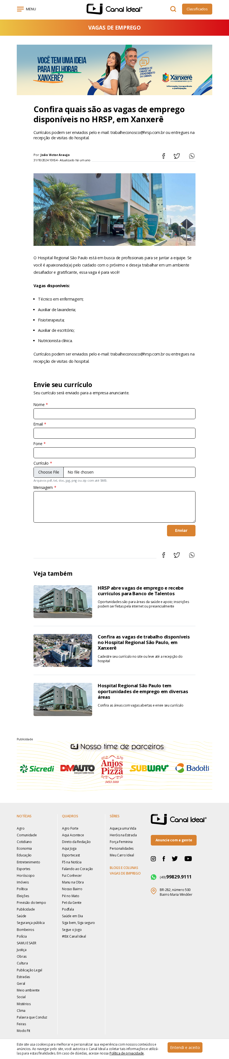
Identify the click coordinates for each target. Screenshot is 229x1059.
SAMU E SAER (26, 943)
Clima (21, 1010)
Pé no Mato (70, 896)
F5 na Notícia (71, 862)
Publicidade (26, 909)
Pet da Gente (72, 902)
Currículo (41, 463)
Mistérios (23, 1004)
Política (22, 889)
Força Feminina (121, 841)
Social (21, 997)
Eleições (23, 896)
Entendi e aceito (185, 1047)
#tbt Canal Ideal (74, 936)
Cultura (22, 963)
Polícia (22, 936)
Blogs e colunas (124, 868)
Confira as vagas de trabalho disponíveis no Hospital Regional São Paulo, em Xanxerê (144, 642)
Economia (24, 848)
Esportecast (71, 855)
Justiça (21, 949)
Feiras (21, 1024)
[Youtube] (188, 858)
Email (38, 424)
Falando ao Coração (77, 868)
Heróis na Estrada (123, 835)
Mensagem (43, 487)
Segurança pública (30, 922)
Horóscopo (25, 875)
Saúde (21, 916)
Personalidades (121, 848)
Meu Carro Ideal (122, 855)
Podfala (68, 909)
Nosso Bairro (72, 889)
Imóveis (22, 882)
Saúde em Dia (72, 916)
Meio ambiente (28, 990)
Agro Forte (70, 828)
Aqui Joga (69, 848)
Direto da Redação (76, 841)
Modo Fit (23, 1030)
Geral (21, 983)
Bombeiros (25, 929)
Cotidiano (24, 841)
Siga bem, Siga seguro (78, 922)
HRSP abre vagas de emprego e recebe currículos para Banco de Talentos (140, 591)
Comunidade (27, 835)
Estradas (23, 976)
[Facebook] (164, 858)
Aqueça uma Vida (123, 828)
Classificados (197, 8)
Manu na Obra (73, 882)
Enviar (181, 530)
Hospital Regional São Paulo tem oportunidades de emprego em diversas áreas (143, 691)
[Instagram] (153, 858)
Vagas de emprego (125, 873)
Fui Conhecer (72, 875)
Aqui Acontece (73, 835)
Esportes (23, 868)
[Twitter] (175, 858)
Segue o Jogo (72, 929)
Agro (20, 828)
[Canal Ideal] (114, 9)
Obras (22, 956)
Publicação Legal (29, 970)
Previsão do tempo (31, 902)
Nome (39, 404)
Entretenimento (28, 862)
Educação (24, 855)
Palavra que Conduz (32, 1017)
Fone (38, 443)
